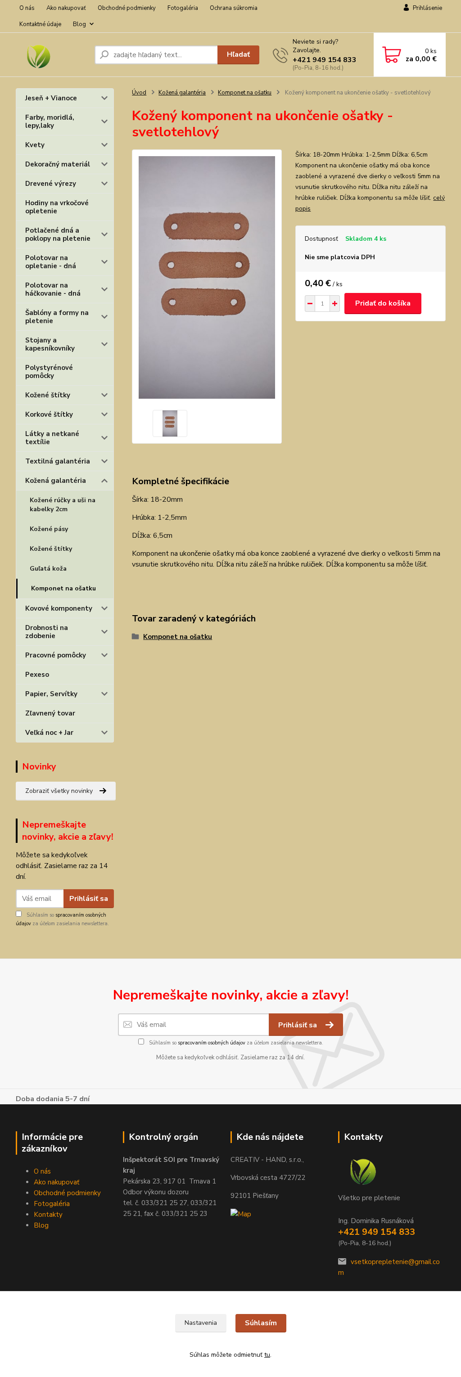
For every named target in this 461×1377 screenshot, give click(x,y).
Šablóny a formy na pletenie (57, 316)
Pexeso (37, 674)
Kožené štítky (47, 395)
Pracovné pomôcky (55, 655)
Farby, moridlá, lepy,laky (49, 121)
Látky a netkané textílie (52, 437)
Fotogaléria (182, 8)
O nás (27, 8)
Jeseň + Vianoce (51, 98)
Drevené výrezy (50, 183)
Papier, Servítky (51, 693)
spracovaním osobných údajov (211, 1043)
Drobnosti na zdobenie (46, 631)
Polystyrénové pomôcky (49, 371)
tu (267, 1354)
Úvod (139, 93)
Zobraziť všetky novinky (59, 791)
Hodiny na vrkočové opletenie (57, 207)
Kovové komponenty (58, 608)
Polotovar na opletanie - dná (50, 261)
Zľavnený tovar (50, 713)
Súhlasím (261, 1323)
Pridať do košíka (383, 303)
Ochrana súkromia (234, 8)
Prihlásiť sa (88, 899)
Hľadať (238, 54)
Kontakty (48, 1214)
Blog (79, 24)
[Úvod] (51, 54)
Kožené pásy (49, 529)
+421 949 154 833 (325, 60)
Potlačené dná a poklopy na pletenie (57, 234)
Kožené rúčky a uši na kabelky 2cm (62, 504)
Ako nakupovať (66, 8)
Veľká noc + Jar (49, 732)
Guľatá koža (48, 568)
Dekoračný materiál (57, 164)
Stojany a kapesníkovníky (50, 344)
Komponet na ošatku (63, 588)
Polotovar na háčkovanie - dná (53, 289)
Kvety (35, 144)
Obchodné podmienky (127, 8)
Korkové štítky (49, 414)
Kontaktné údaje (40, 24)
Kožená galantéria (55, 480)
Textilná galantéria (57, 461)
